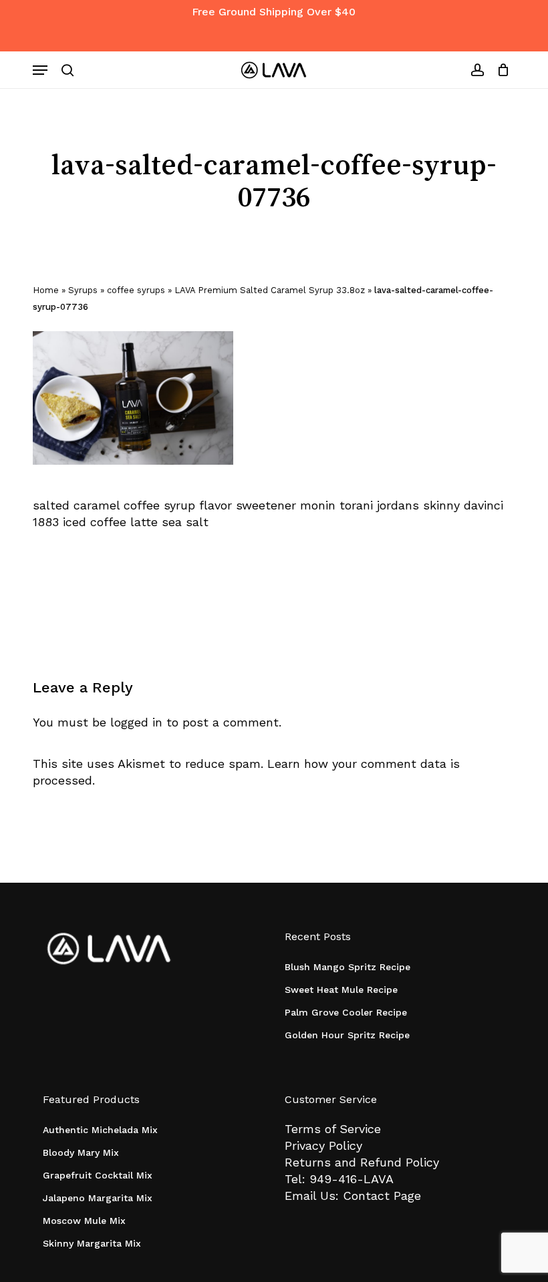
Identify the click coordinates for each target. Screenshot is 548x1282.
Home (46, 290)
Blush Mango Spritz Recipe (347, 967)
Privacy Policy (323, 1145)
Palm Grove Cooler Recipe (346, 1012)
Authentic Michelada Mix (100, 1129)
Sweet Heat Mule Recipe (341, 989)
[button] (40, 70)
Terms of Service (333, 1129)
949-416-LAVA (351, 1179)
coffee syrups (136, 290)
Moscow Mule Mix (84, 1220)
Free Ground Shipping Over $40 (274, 11)
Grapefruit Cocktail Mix (97, 1175)
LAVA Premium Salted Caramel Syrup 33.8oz (269, 290)
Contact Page (382, 1196)
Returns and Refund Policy (362, 1162)
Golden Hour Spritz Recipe (347, 1035)
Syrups (83, 290)
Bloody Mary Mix (81, 1152)
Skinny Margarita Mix (92, 1243)
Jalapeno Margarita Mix (97, 1198)
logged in (136, 722)
